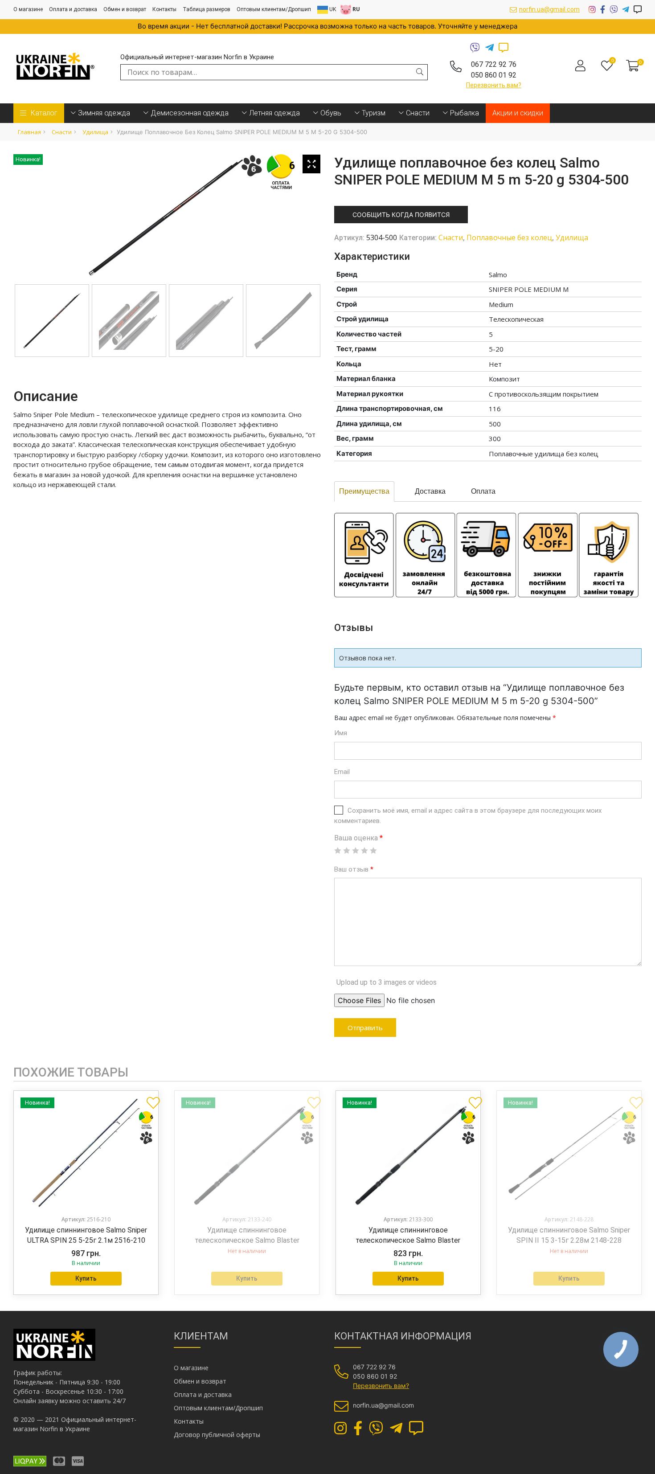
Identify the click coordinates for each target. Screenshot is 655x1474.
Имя (340, 733)
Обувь (330, 113)
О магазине (28, 9)
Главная (29, 131)
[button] (150, 1099)
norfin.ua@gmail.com (549, 9)
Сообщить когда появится (401, 214)
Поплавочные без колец (509, 237)
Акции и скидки (517, 113)
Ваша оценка (358, 838)
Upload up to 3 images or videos (386, 982)
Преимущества (364, 491)
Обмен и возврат (124, 9)
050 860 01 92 (493, 75)
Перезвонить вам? (493, 85)
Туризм (373, 113)
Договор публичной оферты (217, 1434)
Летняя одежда (274, 113)
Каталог (44, 113)
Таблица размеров (206, 9)
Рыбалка (464, 113)
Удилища (95, 131)
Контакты (164, 9)
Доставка (430, 491)
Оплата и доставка (73, 9)
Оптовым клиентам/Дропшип (274, 9)
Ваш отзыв (353, 869)
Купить (86, 1278)
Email (342, 772)
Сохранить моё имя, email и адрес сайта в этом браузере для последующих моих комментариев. (468, 816)
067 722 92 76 (493, 64)
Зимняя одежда (104, 113)
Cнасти (418, 113)
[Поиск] (420, 71)
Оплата (483, 491)
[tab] (364, 491)
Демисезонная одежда (190, 113)
